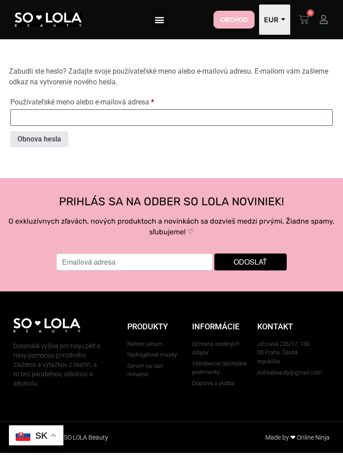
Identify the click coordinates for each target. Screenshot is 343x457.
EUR (271, 19)
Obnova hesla (39, 139)
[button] (159, 19)
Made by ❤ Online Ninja (297, 437)
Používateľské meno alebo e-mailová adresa (94, 100)
